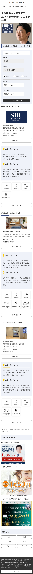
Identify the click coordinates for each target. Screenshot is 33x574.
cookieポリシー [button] (16, 567)
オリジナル (24, 541)
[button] (29, 309)
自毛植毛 (24, 546)
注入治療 (8, 541)
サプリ (8, 546)
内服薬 (8, 537)
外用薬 (24, 537)
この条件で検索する (16, 100)
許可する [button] (16, 571)
